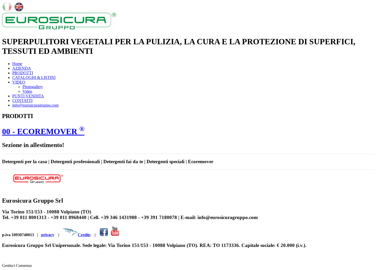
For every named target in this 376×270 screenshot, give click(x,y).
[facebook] (104, 235)
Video (27, 91)
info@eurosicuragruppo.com (35, 105)
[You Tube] (115, 235)
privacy (47, 235)
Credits (84, 235)
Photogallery (33, 87)
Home (17, 63)
